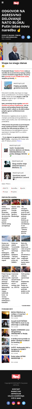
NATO (5, 188)
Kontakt (16, 389)
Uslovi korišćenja (16, 396)
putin (22, 188)
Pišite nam (16, 398)
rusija (5, 192)
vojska (14, 192)
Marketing (16, 391)
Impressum (16, 394)
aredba (14, 188)
